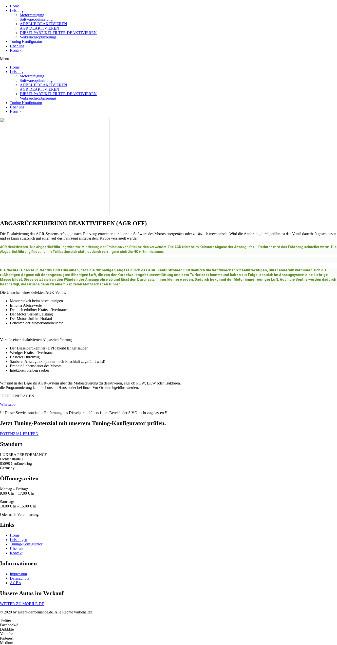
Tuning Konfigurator (26, 41)
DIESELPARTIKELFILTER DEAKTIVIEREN (58, 33)
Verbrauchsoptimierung (38, 37)
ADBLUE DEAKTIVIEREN (43, 24)
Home (14, 6)
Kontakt (16, 50)
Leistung (16, 10)
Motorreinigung (32, 15)
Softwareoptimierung (36, 19)
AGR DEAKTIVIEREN (39, 28)
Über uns (17, 46)
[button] (168, 59)
